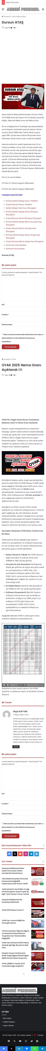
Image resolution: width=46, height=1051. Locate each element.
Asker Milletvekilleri (19, 16)
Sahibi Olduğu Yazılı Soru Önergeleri (21, 208)
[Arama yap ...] (43, 10)
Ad (3, 304)
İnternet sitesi (7, 324)
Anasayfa (6, 16)
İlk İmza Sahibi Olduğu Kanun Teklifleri (22, 201)
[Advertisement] (23, 57)
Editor (7, 28)
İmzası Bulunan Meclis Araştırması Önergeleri (25, 241)
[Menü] (3, 10)
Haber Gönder (8, 1025)
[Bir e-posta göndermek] (11, 28)
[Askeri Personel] (23, 9)
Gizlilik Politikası (9, 1022)
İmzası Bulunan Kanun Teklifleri (19, 204)
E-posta (5, 314)
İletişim (41, 1035)
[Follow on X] (10, 28)
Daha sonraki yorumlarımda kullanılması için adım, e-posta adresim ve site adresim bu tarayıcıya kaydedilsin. (23, 338)
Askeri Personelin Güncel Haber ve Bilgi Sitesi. (23, 2)
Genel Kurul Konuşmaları (16, 245)
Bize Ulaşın (7, 1018)
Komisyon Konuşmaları (15, 248)
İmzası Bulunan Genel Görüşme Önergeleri (24, 218)
